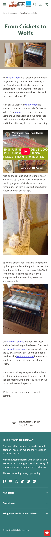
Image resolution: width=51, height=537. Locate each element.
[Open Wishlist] (47, 533)
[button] (47, 4)
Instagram (20, 112)
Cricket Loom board (17, 349)
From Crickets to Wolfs (28, 13)
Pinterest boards (15, 341)
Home (5, 13)
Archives (13, 13)
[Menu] (4, 4)
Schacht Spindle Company (19, 530)
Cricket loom (13, 77)
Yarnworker (31, 104)
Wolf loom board (25, 356)
